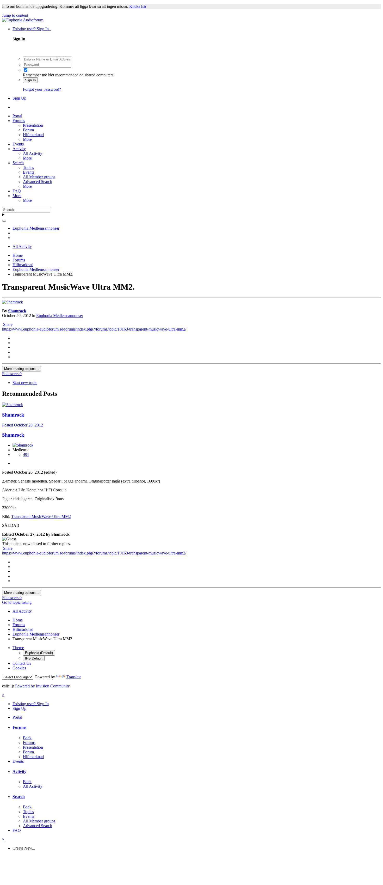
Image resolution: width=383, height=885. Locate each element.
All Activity (32, 153)
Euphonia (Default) (39, 653)
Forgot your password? (42, 89)
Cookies (19, 668)
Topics (28, 167)
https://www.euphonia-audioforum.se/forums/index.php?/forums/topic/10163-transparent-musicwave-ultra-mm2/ (94, 329)
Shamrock (17, 311)
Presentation (33, 125)
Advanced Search (37, 181)
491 (26, 454)
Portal (17, 116)
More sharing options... (21, 369)
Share (7, 324)
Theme (18, 647)
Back (27, 738)
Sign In (30, 80)
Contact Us (22, 663)
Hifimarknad (33, 134)
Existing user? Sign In (32, 29)
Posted (22, 425)
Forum (28, 130)
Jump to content (15, 15)
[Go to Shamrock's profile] (12, 302)
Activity (19, 149)
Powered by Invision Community (42, 686)
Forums (19, 120)
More (27, 139)
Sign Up (19, 98)
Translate (73, 677)
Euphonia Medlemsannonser (59, 315)
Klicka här (137, 6)
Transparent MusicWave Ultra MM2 (41, 516)
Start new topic (25, 382)
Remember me (35, 75)
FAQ (17, 191)
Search (18, 163)
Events (18, 144)
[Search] (4, 221)
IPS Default (33, 658)
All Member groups (39, 177)
